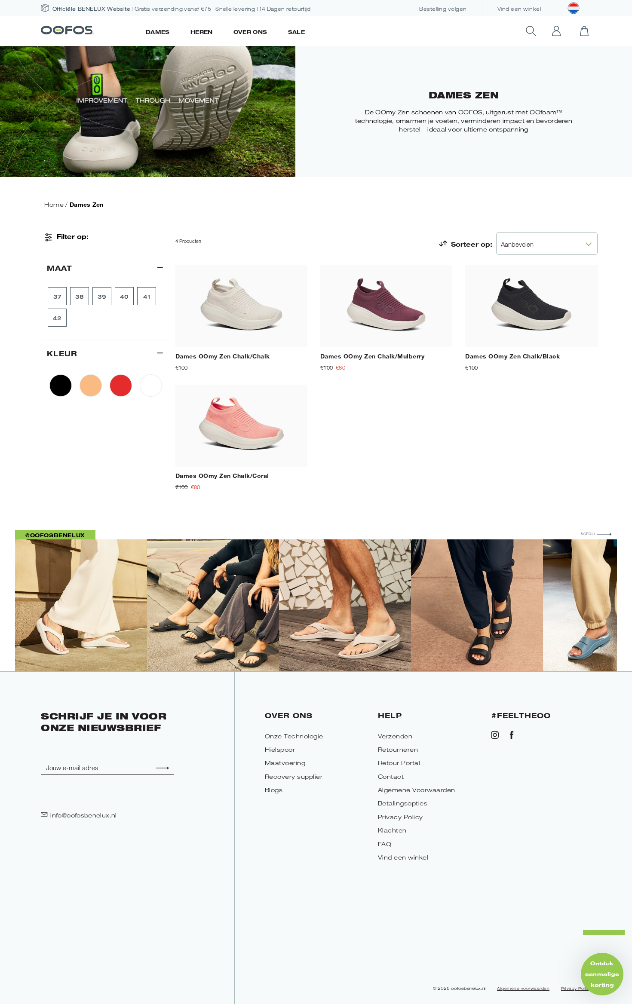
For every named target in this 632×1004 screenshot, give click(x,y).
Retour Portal (399, 762)
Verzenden (395, 736)
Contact (391, 776)
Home (54, 204)
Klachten (392, 830)
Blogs (274, 789)
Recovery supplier (294, 776)
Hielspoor (280, 749)
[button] (602, 974)
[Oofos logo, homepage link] (88, 31)
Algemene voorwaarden (523, 988)
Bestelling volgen (443, 9)
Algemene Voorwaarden (416, 789)
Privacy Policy (400, 816)
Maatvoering (285, 762)
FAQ (385, 844)
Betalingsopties (403, 803)
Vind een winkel (519, 9)
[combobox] (547, 243)
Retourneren (398, 749)
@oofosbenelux (55, 535)
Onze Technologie (294, 736)
